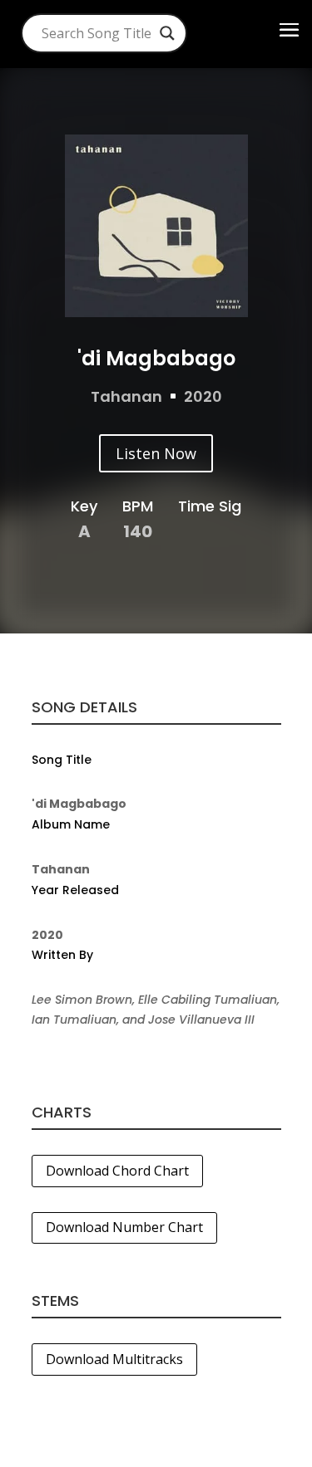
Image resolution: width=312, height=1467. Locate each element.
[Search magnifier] (167, 33)
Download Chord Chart (117, 1170)
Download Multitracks (114, 1359)
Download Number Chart (124, 1227)
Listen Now (156, 453)
